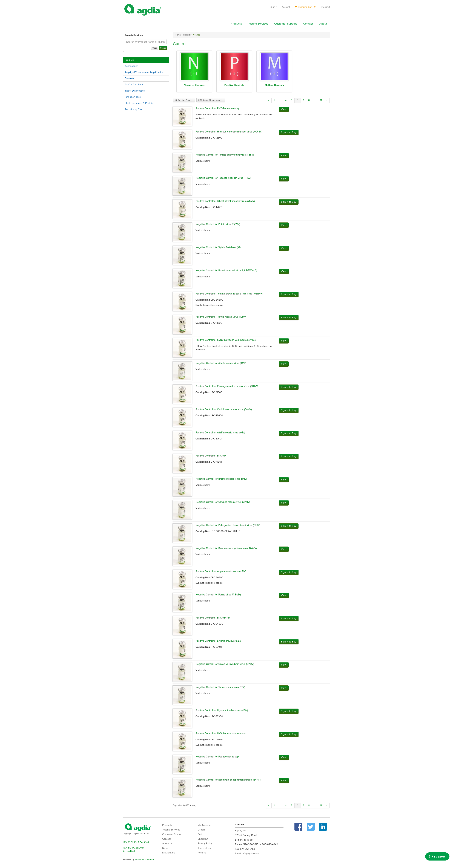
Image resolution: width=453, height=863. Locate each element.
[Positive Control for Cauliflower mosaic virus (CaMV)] (182, 417)
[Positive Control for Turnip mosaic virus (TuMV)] (182, 324)
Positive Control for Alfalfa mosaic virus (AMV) (220, 432)
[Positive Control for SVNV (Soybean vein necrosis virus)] (182, 347)
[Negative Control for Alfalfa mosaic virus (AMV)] (182, 370)
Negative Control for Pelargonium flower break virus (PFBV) (228, 525)
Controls (129, 78)
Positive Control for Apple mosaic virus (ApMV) (221, 571)
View (283, 109)
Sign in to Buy (288, 132)
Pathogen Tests (133, 96)
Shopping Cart (306, 7)
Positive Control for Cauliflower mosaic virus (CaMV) (224, 409)
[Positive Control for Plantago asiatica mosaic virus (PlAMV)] (182, 393)
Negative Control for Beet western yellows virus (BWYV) (226, 548)
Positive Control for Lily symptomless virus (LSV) (222, 710)
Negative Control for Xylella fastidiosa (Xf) (218, 247)
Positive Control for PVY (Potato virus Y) (217, 108)
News (165, 848)
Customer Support (285, 23)
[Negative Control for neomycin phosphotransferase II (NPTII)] (182, 787)
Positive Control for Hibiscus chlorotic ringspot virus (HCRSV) (229, 131)
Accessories (131, 65)
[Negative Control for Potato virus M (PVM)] (182, 602)
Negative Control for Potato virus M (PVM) (218, 594)
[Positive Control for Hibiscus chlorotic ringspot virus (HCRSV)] (182, 139)
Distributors (168, 852)
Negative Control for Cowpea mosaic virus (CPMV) (223, 501)
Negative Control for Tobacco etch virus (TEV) (220, 687)
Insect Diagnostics (135, 90)
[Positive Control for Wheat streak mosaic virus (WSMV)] (182, 208)
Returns (202, 852)
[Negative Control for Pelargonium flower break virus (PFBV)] (182, 532)
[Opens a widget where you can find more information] (437, 856)
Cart (200, 834)
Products (236, 23)
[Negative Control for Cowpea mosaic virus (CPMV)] (182, 509)
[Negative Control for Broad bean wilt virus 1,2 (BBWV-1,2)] (182, 278)
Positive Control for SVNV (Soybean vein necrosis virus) (226, 339)
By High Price (184, 100)
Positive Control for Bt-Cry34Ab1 (213, 617)
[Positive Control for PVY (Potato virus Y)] (182, 116)
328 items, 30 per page (209, 100)
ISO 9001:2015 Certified (136, 842)
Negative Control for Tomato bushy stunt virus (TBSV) (225, 154)
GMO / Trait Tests (134, 84)
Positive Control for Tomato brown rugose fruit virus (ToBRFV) (229, 293)
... (280, 100)
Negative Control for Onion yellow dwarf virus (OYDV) (225, 663)
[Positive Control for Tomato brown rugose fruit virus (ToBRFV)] (182, 301)
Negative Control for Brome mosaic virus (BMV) (221, 478)
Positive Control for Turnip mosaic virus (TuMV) (221, 316)
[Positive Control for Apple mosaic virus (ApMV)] (182, 579)
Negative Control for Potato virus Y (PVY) (218, 224)
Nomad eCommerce (144, 859)
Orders (201, 829)
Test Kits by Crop (134, 109)
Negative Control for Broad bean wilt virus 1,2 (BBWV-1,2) (226, 270)
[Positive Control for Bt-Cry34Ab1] (182, 625)
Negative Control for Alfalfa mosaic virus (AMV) (221, 363)
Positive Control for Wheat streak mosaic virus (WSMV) (225, 200)
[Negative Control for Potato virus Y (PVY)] (182, 231)
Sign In (274, 7)
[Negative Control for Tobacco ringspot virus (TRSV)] (182, 185)
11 (321, 100)
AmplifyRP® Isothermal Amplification (144, 72)
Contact (308, 23)
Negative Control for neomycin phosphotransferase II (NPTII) (228, 779)
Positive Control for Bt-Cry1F (211, 455)
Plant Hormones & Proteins (139, 103)
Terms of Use (205, 848)
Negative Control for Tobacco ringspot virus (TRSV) (223, 177)
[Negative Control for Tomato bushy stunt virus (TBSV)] (182, 162)
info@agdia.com (250, 853)
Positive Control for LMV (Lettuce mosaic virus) (221, 733)
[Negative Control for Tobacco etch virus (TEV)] (182, 694)
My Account (204, 825)
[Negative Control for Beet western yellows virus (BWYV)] (182, 555)
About (323, 23)
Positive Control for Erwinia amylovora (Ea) (218, 640)
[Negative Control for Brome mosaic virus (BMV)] (182, 486)
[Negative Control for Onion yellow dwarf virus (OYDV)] (182, 671)
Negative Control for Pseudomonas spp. (217, 756)
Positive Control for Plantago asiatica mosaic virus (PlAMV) (227, 386)
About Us (167, 843)
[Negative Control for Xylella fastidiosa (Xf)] (182, 255)
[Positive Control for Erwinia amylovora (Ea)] (182, 648)
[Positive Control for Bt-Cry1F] (182, 463)
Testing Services (258, 23)
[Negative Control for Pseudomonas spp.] (182, 764)
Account (286, 7)
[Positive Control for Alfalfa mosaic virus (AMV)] (182, 440)
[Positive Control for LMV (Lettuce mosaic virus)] (182, 741)
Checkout (325, 7)
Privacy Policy (205, 843)
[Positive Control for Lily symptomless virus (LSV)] (182, 718)
